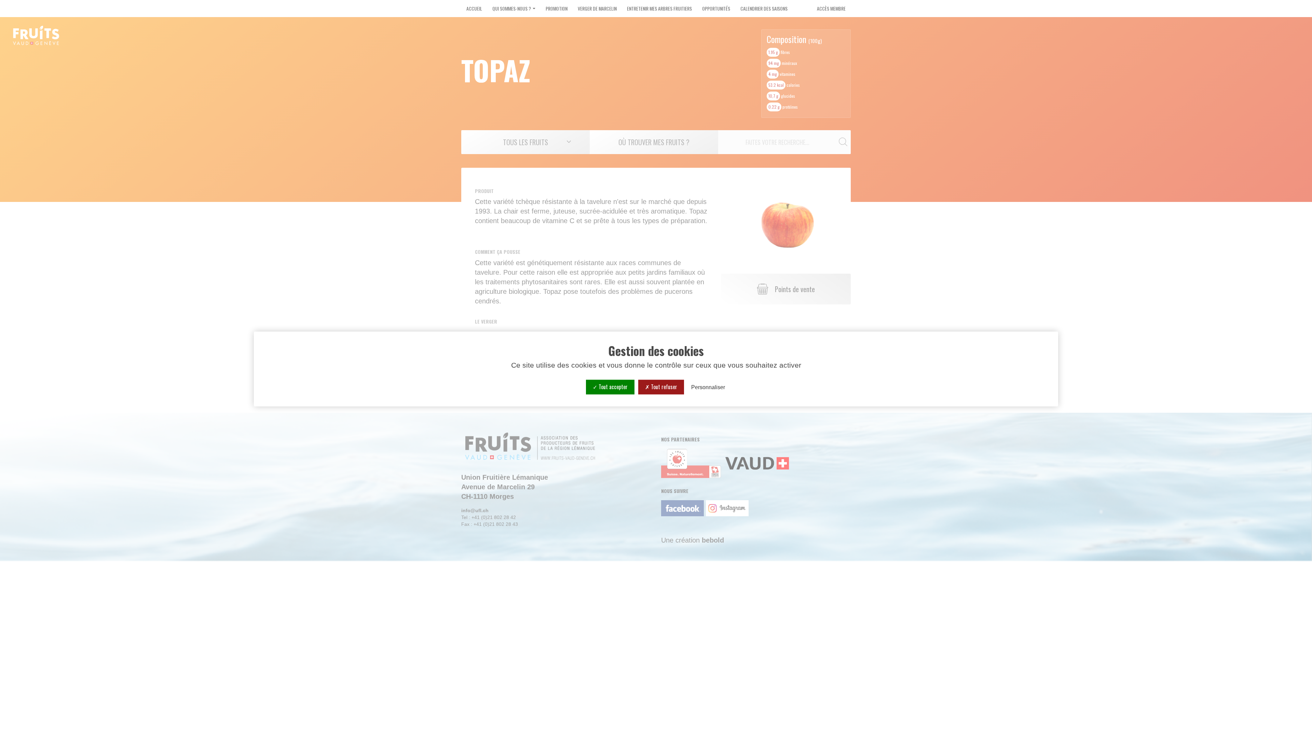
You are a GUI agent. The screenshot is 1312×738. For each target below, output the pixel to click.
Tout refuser (663, 387)
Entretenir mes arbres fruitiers (659, 8)
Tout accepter (612, 387)
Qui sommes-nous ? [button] (512, 8)
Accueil (474, 8)
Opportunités (716, 8)
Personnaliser (708, 387)
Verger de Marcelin (597, 8)
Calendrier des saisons (764, 8)
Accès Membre (831, 8)
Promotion (557, 8)
